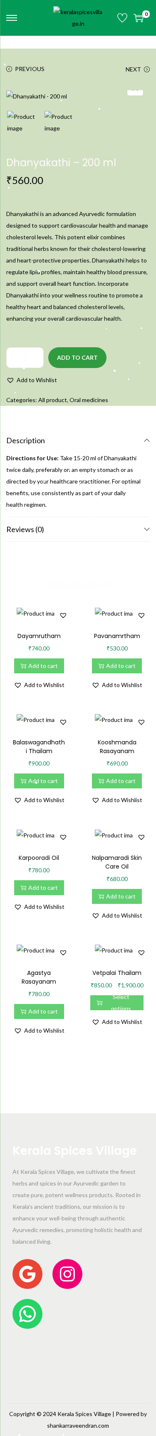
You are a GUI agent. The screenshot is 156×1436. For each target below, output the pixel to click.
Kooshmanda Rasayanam (117, 746)
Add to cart (77, 357)
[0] (139, 18)
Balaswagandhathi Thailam (39, 746)
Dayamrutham (39, 636)
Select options (121, 1002)
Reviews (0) (25, 529)
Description (25, 440)
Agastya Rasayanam (39, 977)
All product (52, 399)
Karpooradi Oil (39, 858)
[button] (31, 380)
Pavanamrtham (117, 636)
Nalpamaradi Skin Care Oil (117, 862)
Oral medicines (88, 399)
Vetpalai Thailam (116, 973)
